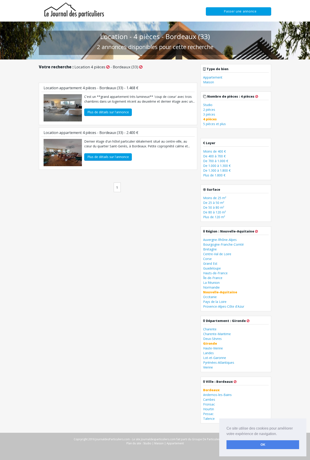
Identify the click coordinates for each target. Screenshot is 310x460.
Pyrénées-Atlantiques (218, 362)
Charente (210, 329)
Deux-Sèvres (212, 338)
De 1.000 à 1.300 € (217, 165)
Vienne (208, 367)
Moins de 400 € (214, 151)
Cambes (209, 399)
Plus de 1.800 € (214, 175)
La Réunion (211, 282)
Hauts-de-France (215, 273)
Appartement (212, 77)
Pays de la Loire (214, 301)
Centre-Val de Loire (217, 254)
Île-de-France (212, 278)
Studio (207, 105)
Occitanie (210, 297)
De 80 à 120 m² (214, 212)
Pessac (208, 414)
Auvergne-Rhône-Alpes (220, 239)
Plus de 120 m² (214, 217)
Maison (208, 82)
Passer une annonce (240, 11)
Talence (209, 418)
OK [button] (263, 444)
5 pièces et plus (214, 124)
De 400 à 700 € (214, 156)
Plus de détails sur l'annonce (108, 112)
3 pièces (209, 114)
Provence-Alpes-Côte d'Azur (223, 306)
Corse (207, 259)
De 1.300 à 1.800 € (217, 170)
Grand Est (210, 263)
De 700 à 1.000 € (215, 161)
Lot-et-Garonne (214, 358)
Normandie (211, 287)
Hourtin (208, 409)
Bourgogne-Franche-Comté (223, 244)
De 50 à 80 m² (213, 207)
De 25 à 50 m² (213, 202)
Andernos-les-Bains (217, 395)
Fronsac (209, 404)
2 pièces (209, 109)
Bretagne (210, 249)
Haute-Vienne (213, 348)
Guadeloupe (212, 268)
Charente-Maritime (217, 334)
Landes (208, 353)
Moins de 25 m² (214, 198)
